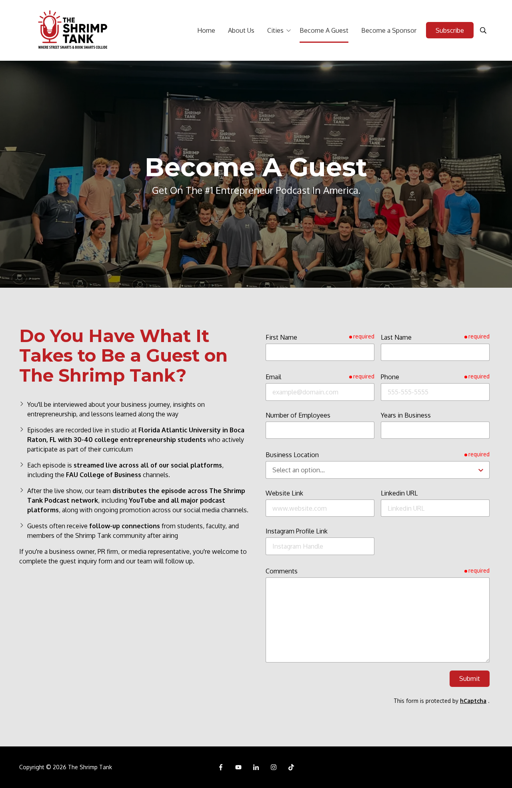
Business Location (292, 455)
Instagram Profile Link (297, 531)
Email (273, 377)
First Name (281, 337)
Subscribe (450, 30)
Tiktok (291, 767)
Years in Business (406, 415)
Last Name (396, 337)
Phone (390, 377)
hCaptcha (473, 700)
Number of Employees (298, 415)
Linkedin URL (399, 493)
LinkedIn (256, 767)
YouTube (238, 767)
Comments (282, 571)
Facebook (221, 767)
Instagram (274, 767)
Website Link (284, 493)
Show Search (483, 30)
